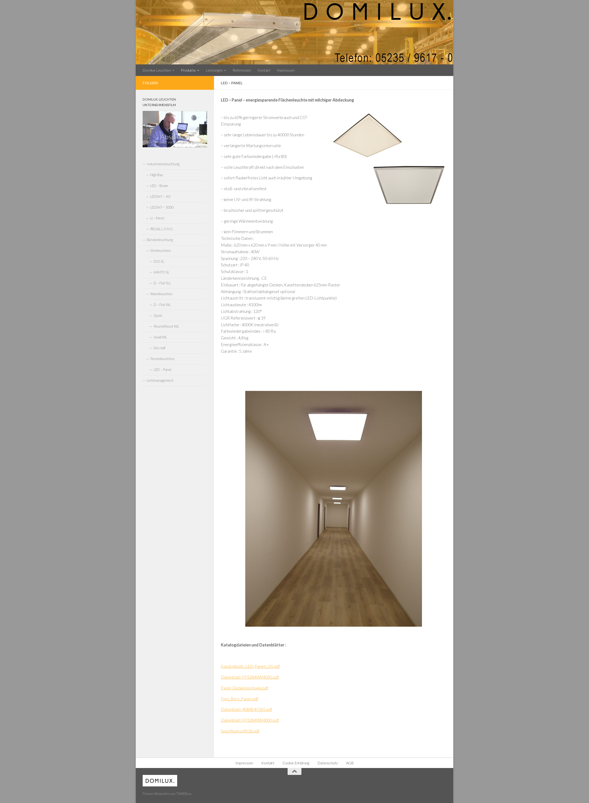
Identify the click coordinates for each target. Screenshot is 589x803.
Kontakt (263, 70)
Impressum (285, 70)
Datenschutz (328, 763)
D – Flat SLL (162, 283)
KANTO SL (161, 272)
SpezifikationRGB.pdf (240, 730)
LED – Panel (162, 369)
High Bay (156, 175)
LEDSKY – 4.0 (160, 196)
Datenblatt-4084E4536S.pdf (246, 709)
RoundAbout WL (166, 326)
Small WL (160, 337)
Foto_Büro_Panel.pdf (239, 698)
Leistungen (214, 70)
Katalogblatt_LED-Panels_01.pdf (250, 666)
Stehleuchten (160, 250)
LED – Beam (159, 185)
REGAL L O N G (161, 229)
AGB (350, 763)
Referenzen (242, 70)
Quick (158, 315)
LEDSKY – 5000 (162, 207)
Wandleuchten (161, 294)
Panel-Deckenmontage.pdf (244, 687)
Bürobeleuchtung (160, 240)
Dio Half (160, 348)
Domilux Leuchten (156, 70)
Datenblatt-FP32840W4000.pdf (250, 677)
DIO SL (159, 261)
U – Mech (157, 218)
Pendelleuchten (162, 359)
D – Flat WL (162, 305)
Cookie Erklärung (296, 763)
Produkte (188, 70)
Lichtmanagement (160, 380)
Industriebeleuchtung (163, 164)
